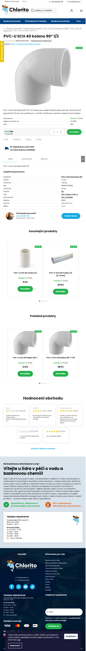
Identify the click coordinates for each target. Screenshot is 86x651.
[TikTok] (32, 586)
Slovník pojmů (50, 576)
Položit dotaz (70, 216)
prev (5, 272)
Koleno (69, 194)
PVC (63, 194)
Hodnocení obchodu (52, 574)
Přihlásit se (53, 626)
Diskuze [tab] (44, 159)
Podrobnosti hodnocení (41, 41)
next (81, 272)
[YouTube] (25, 586)
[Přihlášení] (71, 10)
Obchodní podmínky (52, 566)
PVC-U (75, 194)
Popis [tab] (10, 159)
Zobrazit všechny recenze (43, 448)
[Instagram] (18, 586)
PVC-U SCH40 (67, 197)
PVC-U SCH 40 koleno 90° (72, 177)
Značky (47, 582)
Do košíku (74, 132)
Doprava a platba (51, 571)
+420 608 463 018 (57, 1)
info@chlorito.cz (74, 1)
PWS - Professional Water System (25, 44)
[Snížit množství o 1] (54, 132)
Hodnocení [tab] (27, 159)
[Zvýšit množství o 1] (60, 132)
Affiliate (47, 587)
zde (18, 640)
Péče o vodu (49, 579)
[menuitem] (12, 21)
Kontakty (48, 590)
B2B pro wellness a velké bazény (56, 563)
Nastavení (15, 645)
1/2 (62, 191)
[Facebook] (11, 586)
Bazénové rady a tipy (12, 1)
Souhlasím (71, 636)
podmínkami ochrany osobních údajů (62, 619)
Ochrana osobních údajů (54, 568)
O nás (47, 585)
